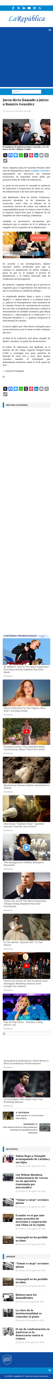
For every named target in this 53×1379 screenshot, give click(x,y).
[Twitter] (18, 8)
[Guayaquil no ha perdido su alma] (8, 1240)
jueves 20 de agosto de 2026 (31, 1302)
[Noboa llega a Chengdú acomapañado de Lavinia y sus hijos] (8, 1158)
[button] (49, 30)
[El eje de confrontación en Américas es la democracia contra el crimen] (8, 1332)
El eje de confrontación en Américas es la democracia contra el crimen (33, 1333)
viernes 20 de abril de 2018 (18, 111)
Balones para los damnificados (26, 1296)
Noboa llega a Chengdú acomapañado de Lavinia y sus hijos (33, 1159)
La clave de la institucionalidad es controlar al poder (29, 1313)
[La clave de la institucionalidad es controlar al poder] (8, 1313)
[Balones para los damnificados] (8, 1297)
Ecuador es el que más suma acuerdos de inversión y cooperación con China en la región (31, 1220)
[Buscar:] (26, 91)
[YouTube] (29, 8)
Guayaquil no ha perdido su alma (32, 1239)
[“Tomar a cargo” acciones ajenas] (8, 1202)
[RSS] (39, 8)
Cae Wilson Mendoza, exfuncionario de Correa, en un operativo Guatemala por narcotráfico (32, 1181)
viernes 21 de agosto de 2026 (31, 1166)
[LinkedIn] (23, 8)
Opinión (10, 1256)
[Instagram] (34, 8)
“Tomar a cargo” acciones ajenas (32, 1201)
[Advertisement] (26, 60)
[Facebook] (13, 8)
